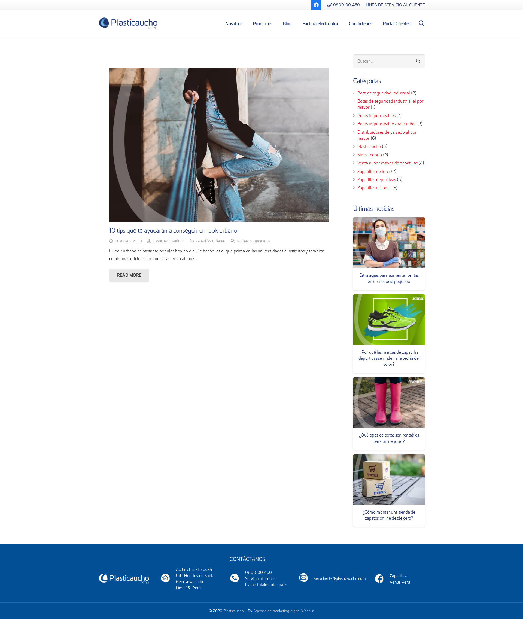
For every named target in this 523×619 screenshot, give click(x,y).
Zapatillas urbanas (211, 241)
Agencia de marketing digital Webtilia (283, 610)
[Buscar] (422, 23)
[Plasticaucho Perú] (123, 578)
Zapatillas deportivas (376, 179)
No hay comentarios (253, 241)
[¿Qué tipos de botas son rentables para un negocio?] (389, 402)
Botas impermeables (376, 115)
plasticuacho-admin (168, 241)
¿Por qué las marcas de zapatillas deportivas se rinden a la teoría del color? (388, 358)
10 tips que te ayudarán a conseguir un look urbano (173, 230)
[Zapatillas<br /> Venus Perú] (382, 579)
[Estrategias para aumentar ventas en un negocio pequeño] (389, 242)
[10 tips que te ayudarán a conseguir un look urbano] (219, 145)
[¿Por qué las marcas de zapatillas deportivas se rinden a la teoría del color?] (389, 319)
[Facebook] (316, 5)
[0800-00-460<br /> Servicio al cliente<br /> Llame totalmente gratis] (237, 579)
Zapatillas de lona (373, 171)
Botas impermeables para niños (386, 123)
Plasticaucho (369, 146)
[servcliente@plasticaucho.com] (306, 578)
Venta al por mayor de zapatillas (387, 163)
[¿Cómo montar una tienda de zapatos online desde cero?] (389, 479)
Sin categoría (369, 154)
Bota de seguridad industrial (383, 93)
